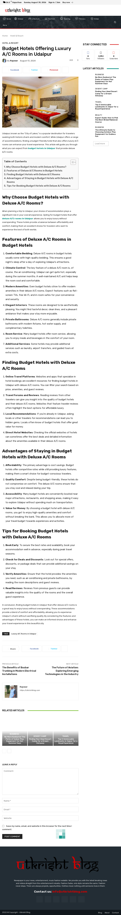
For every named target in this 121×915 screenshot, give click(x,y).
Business (14, 734)
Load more (100, 143)
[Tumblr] (73, 899)
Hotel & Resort (16, 35)
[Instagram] (105, 2)
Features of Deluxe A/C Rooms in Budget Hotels (34, 170)
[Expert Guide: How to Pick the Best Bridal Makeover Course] (88, 118)
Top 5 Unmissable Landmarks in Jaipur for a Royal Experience (65, 741)
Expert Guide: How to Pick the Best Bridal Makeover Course (106, 120)
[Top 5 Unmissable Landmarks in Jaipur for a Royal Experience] (65, 731)
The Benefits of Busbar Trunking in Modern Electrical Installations (19, 671)
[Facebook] (101, 2)
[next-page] (9, 751)
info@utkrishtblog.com (69, 891)
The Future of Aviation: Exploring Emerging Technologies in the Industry (61, 671)
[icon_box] (68, 2)
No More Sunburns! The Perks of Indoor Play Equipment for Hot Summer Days (14, 740)
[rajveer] (4, 61)
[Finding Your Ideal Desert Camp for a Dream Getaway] (40, 731)
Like (88, 52)
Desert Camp (40, 736)
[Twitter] (109, 2)
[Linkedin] (56, 899)
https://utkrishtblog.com (30, 690)
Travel (65, 736)
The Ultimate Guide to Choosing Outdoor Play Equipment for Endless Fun (105, 133)
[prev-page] (4, 751)
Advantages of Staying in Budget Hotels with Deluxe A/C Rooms (40, 180)
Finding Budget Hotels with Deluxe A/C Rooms (33, 174)
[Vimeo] (112, 2)
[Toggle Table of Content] (71, 162)
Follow (101, 52)
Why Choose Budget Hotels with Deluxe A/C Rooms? (36, 166)
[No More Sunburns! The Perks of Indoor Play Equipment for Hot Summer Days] (14, 731)
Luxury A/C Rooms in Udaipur (23, 633)
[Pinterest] (65, 899)
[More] (65, 70)
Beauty (98, 115)
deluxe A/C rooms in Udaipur (17, 218)
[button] (115, 22)
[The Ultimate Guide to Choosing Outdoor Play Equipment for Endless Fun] (88, 131)
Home (5, 35)
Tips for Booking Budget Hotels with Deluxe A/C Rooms (39, 185)
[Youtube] (116, 2)
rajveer (14, 61)
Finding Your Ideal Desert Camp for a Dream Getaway (40, 741)
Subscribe (114, 52)
